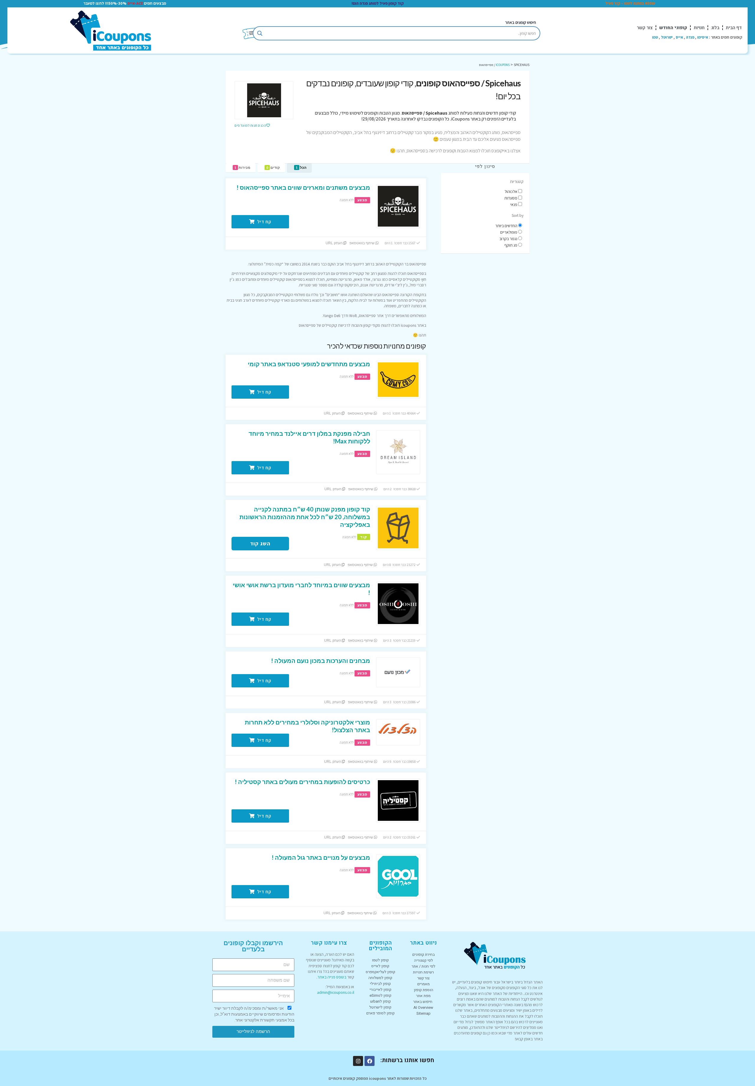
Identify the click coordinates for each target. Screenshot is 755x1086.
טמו (655, 37)
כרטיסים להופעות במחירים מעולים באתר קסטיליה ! (302, 781)
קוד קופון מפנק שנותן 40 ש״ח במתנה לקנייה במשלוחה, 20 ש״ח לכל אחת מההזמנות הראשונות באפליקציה (304, 517)
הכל (301, 167)
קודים (273, 167)
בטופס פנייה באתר (331, 977)
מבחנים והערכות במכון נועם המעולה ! (320, 660)
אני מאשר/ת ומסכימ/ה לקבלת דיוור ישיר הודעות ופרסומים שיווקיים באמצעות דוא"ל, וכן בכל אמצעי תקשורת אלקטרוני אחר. (254, 1014)
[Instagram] (358, 1061)
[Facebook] (370, 1061)
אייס (679, 37)
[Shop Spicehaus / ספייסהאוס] (263, 100)
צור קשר (645, 27)
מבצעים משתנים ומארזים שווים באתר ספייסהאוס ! (303, 187)
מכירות (242, 167)
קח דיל (263, 222)
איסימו (702, 37)
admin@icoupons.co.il (335, 992)
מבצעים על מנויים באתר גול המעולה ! (321, 857)
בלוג (715, 27)
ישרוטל (667, 37)
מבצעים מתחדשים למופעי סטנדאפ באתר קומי (309, 363)
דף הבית (734, 27)
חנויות (699, 27)
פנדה (690, 37)
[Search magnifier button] (260, 33)
